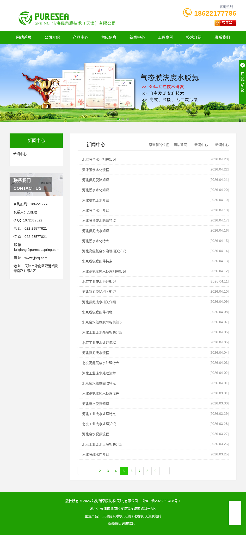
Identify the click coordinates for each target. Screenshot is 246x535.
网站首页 (23, 37)
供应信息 (109, 37)
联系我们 (222, 37)
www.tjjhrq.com (36, 258)
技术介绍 (194, 37)
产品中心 (80, 37)
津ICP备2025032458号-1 (162, 501)
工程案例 (165, 37)
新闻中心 (137, 37)
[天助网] (123, 523)
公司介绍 (52, 37)
